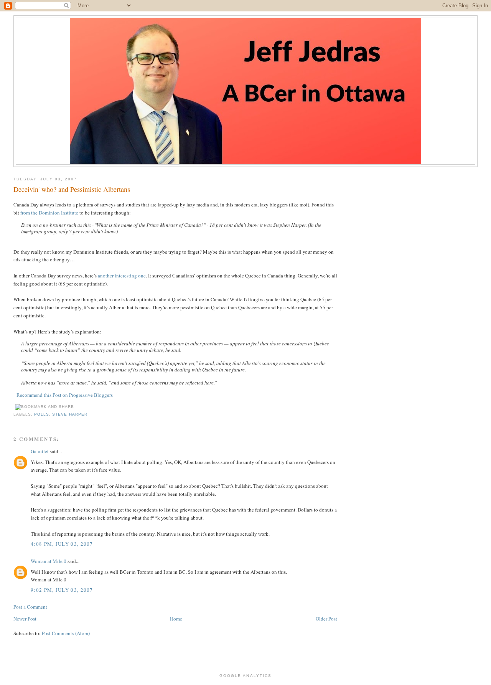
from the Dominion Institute (49, 212)
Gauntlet (40, 451)
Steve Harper (69, 414)
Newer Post (24, 618)
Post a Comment (30, 606)
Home (176, 618)
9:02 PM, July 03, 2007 (62, 589)
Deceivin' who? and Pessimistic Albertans (71, 189)
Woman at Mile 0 (48, 561)
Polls (41, 414)
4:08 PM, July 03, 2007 (62, 543)
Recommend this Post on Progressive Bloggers (64, 394)
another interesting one (122, 275)
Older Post (326, 618)
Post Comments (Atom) (66, 633)
